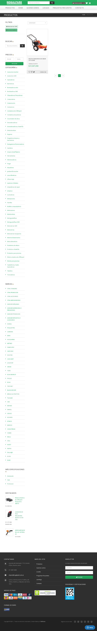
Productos (10, 8)
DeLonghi (10, 452)
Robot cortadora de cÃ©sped (15, 257)
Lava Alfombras (11, 175)
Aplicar (14, 63)
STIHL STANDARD (12, 288)
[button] (37, 22)
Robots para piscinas (13, 261)
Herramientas (11, 156)
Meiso (9, 437)
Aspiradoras (10, 80)
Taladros (9, 271)
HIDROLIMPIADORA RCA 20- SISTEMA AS (20, 532)
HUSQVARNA (11, 339)
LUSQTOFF (10, 363)
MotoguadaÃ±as (12, 218)
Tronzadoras (11, 275)
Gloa (8, 441)
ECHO (9, 382)
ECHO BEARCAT (11, 374)
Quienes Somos (33, 8)
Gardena (10, 148)
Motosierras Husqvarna (14, 234)
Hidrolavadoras (11, 160)
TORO (9, 370)
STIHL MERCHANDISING (13, 300)
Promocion (10, 484)
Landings (39, 579)
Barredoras (10, 84)
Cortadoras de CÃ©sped (14, 111)
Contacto (79, 8)
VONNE (9, 433)
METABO (9, 343)
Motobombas (11, 214)
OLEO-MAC (10, 351)
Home (20, 8)
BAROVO (9, 425)
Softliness (42, 621)
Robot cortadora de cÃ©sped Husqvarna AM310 (19, 500)
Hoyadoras (10, 167)
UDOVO (9, 413)
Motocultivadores (12, 241)
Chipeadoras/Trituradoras (14, 95)
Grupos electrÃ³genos (13, 152)
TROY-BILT (10, 386)
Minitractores (11, 210)
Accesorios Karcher (12, 72)
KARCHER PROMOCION (13, 314)
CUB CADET (10, 359)
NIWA (8, 335)
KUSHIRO (10, 417)
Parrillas (9, 202)
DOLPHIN (9, 355)
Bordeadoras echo (12, 87)
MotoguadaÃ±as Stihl (13, 222)
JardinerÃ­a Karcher (12, 171)
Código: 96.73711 (33, 63)
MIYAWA (9, 406)
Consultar (43, 72)
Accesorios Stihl (11, 76)
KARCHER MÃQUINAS (13, 304)
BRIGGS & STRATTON (13, 394)
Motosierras (10, 230)
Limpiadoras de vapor (13, 187)
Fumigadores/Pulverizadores (15, 144)
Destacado (10, 476)
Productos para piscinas (14, 253)
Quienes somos (41, 568)
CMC (8, 402)
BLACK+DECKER (11, 390)
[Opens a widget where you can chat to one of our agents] (90, 627)
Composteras (11, 99)
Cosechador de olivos (13, 119)
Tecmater (10, 398)
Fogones (9, 134)
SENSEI (9, 367)
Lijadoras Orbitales (12, 183)
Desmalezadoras (12, 122)
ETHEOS (9, 421)
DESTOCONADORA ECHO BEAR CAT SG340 (37, 59)
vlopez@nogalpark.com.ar (16, 575)
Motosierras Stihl (12, 26)
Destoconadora (11, 30)
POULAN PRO (11, 328)
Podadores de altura (13, 245)
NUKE (8, 460)
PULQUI (9, 378)
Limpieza (9, 191)
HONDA (9, 324)
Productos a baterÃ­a (13, 249)
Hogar (9, 163)
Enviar (79, 577)
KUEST (9, 444)
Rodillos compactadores (14, 206)
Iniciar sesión (78, 3)
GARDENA (10, 332)
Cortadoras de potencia (14, 115)
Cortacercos (10, 107)
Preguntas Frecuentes (62, 8)
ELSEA (9, 456)
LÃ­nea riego (10, 179)
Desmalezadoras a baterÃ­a (15, 126)
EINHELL (9, 409)
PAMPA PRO (10, 347)
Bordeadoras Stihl (12, 91)
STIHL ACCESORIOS (12, 296)
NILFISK (9, 448)
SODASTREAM (11, 429)
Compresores (11, 103)
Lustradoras (10, 195)
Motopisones (11, 199)
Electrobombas (11, 130)
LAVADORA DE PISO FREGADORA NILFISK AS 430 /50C (19, 515)
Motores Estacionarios (13, 237)
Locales (46, 8)
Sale (8, 480)
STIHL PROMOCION (12, 292)
